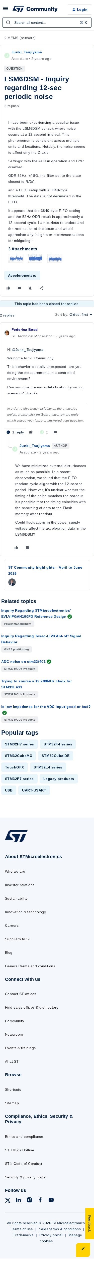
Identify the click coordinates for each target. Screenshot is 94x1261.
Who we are (15, 871)
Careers (12, 925)
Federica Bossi (25, 330)
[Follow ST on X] (8, 1201)
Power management (17, 623)
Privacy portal (51, 1235)
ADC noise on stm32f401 (23, 662)
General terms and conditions (30, 966)
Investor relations (20, 885)
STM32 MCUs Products (19, 668)
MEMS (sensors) (22, 38)
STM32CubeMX (18, 756)
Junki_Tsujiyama (27, 52)
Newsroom (14, 1034)
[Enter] (8, 23)
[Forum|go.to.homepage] (35, 9)
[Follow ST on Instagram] (29, 1201)
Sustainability (16, 898)
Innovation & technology (25, 912)
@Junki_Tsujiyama (27, 350)
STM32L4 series (48, 767)
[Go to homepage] (16, 842)
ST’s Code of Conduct (23, 1164)
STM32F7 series (19, 779)
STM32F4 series (58, 744)
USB (9, 790)
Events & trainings (20, 1048)
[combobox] (47, 23)
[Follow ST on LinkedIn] (18, 1201)
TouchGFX (14, 767)
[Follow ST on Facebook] (40, 1201)
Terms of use (22, 1229)
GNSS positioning (16, 649)
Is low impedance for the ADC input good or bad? (46, 707)
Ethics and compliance (24, 1137)
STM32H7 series (19, 744)
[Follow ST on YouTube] (51, 1201)
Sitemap (12, 1103)
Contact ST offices (20, 994)
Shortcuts (13, 1089)
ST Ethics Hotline (19, 1150)
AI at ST (12, 1061)
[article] (47, 382)
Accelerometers (22, 275)
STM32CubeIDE (55, 756)
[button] (6, 10)
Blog (9, 953)
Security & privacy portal (25, 1177)
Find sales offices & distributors (31, 1007)
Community (14, 1021)
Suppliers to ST (18, 939)
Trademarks (23, 1235)
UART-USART (34, 790)
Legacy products (58, 779)
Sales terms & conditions (60, 1229)
